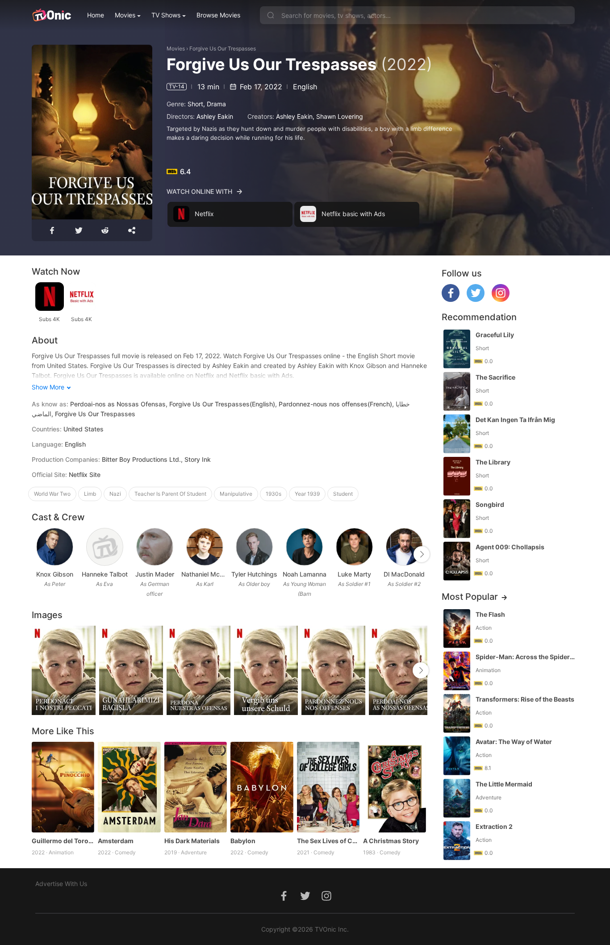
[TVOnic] (51, 15)
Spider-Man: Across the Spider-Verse (526, 657)
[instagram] (501, 299)
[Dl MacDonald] (404, 547)
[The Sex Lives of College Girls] (328, 787)
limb (90, 493)
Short (195, 104)
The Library (493, 462)
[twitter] (476, 299)
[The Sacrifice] (456, 391)
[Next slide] (422, 554)
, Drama (214, 104)
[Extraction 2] (456, 840)
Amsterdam (116, 841)
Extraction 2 (494, 826)
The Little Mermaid (504, 784)
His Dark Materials (192, 841)
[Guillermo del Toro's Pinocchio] (63, 787)
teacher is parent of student (170, 493)
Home (95, 15)
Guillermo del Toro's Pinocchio (63, 841)
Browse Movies (218, 15)
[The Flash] (456, 628)
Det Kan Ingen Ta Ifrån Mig (515, 419)
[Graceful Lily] (456, 349)
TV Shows (165, 15)
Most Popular (470, 596)
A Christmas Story (391, 841)
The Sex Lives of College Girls (328, 841)
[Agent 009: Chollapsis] (456, 561)
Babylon (242, 841)
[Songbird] (456, 518)
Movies (125, 15)
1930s (273, 493)
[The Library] (456, 476)
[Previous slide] (37, 554)
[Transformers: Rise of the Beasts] (456, 713)
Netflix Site (84, 474)
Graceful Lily (495, 335)
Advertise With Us (61, 883)
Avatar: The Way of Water (514, 741)
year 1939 (307, 493)
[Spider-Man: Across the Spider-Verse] (456, 671)
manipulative (236, 493)
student (343, 493)
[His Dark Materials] (195, 787)
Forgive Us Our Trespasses (222, 48)
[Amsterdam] (129, 787)
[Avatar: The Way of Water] (456, 755)
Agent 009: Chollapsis (510, 547)
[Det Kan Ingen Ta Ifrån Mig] (456, 433)
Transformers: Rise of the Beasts (525, 699)
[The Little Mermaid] (456, 798)
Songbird (490, 504)
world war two (52, 493)
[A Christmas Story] (394, 787)
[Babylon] (261, 787)
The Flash (490, 614)
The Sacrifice (495, 377)
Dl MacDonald (404, 574)
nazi (115, 493)
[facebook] (451, 299)
